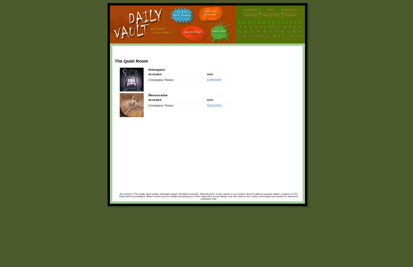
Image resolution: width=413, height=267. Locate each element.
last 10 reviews (210, 14)
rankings (251, 16)
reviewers (251, 10)
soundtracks (272, 32)
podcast (290, 16)
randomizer (193, 33)
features (219, 32)
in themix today (182, 14)
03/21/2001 (214, 105)
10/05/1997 (214, 80)
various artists (271, 37)
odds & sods (270, 16)
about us (290, 10)
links (271, 10)
